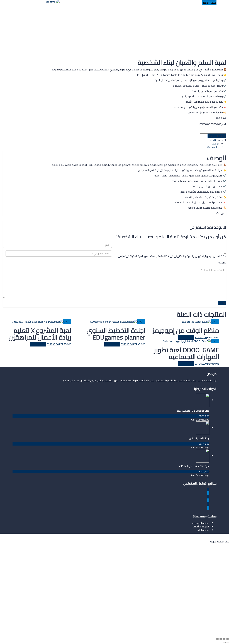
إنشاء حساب (212, 631)
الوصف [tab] (215, 143)
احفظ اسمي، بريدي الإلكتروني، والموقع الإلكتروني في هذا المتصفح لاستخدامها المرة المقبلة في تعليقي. (171, 256)
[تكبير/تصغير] (227, 639)
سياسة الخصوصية (200, 523)
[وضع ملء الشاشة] (224, 639)
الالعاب (213, 140)
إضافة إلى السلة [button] (38, 344)
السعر (224, 124)
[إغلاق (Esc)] (217, 639)
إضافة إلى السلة (217, 136)
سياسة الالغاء (202, 530)
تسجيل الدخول (199, 631)
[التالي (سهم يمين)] (224, 642)
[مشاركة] (220, 639)
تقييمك (222, 262)
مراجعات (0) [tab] (213, 147)
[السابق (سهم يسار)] (227, 642)
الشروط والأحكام (201, 526)
